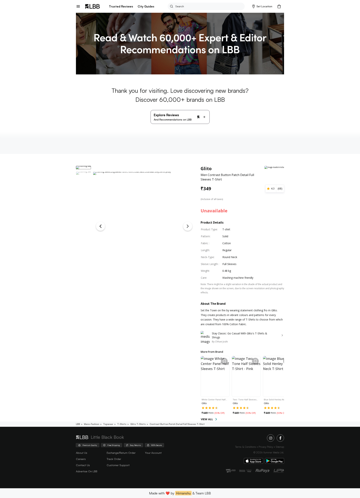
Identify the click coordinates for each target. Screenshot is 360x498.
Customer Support (118, 465)
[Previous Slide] (100, 226)
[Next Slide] (187, 226)
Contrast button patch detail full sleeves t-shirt (177, 424)
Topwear (108, 424)
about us (81, 452)
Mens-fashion (91, 424)
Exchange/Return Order (121, 452)
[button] (262, 6)
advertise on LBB (86, 471)
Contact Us (83, 465)
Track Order (114, 459)
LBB (78, 424)
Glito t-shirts (138, 424)
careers (81, 459)
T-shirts (121, 424)
